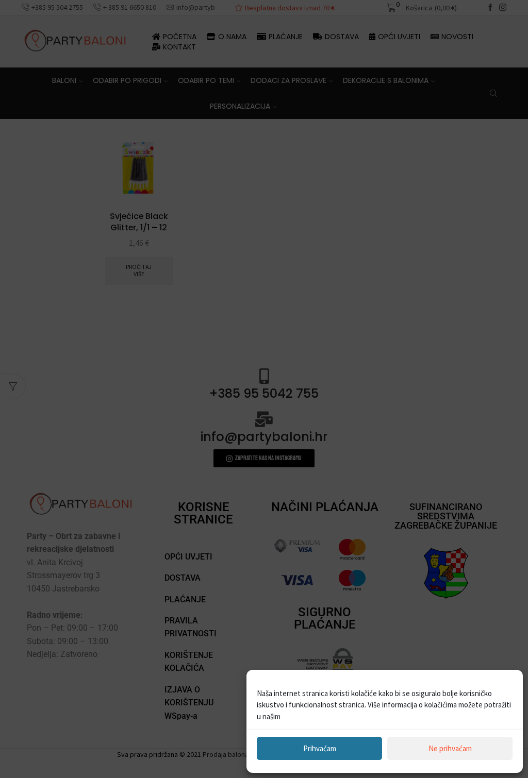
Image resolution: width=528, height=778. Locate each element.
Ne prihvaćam (450, 748)
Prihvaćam (319, 748)
